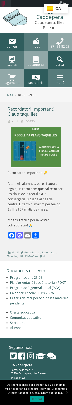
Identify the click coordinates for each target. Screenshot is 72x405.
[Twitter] (13, 356)
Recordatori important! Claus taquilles (31, 111)
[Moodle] (41, 356)
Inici (9, 95)
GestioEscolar (32, 252)
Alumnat (16, 328)
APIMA (15, 252)
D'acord (37, 399)
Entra (66, 3)
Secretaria (17, 323)
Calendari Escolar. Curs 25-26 (32, 293)
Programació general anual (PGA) (35, 288)
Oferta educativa (22, 312)
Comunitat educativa (25, 317)
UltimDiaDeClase (28, 256)
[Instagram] (30, 356)
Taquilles (12, 256)
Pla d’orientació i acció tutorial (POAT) (38, 282)
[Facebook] (21, 356)
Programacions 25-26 (26, 277)
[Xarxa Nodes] (51, 356)
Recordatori (49, 252)
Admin (15, 121)
